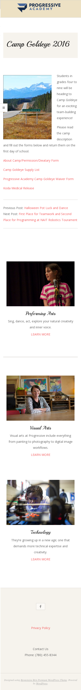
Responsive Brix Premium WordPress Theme (44, 680)
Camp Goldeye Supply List (21, 170)
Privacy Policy (40, 628)
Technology (41, 532)
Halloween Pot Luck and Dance (46, 208)
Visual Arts (40, 428)
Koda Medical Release (18, 188)
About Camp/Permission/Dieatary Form (31, 160)
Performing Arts (41, 314)
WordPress (42, 683)
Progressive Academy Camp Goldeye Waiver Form (38, 179)
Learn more (40, 334)
